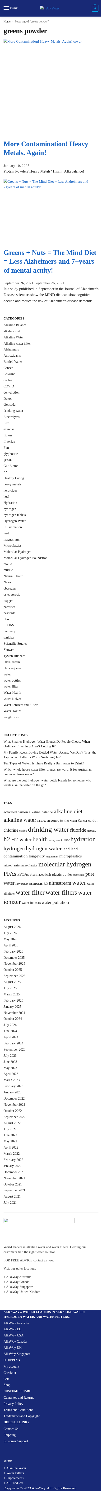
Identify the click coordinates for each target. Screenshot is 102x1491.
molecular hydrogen (64, 864)
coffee (8, 380)
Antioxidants (12, 355)
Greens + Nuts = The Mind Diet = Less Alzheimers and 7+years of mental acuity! (50, 261)
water (7, 674)
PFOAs (23, 874)
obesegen (10, 588)
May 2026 (10, 939)
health (40, 839)
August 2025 (12, 982)
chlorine (11, 830)
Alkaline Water (14, 337)
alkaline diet (12, 331)
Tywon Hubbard (14, 656)
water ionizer (12, 699)
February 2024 (13, 1043)
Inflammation (13, 527)
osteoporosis (12, 594)
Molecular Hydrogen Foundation (25, 558)
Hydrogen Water (15, 521)
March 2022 (12, 1153)
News (7, 582)
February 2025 (13, 1000)
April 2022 (11, 1147)
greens (8, 460)
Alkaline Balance (15, 325)
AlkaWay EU (12, 1329)
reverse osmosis (29, 883)
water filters (61, 892)
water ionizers (31, 903)
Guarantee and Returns (19, 1397)
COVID (9, 386)
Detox (8, 398)
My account (11, 1366)
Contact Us (11, 1429)
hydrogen (10, 509)
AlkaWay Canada (15, 1341)
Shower (9, 650)
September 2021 (14, 1190)
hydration (83, 839)
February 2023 (13, 1086)
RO (46, 883)
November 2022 (14, 1104)
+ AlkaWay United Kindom (22, 1292)
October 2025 (13, 970)
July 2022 (10, 1129)
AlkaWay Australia (16, 1323)
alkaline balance (41, 812)
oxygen (8, 601)
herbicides (10, 490)
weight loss (11, 717)
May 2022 (10, 1141)
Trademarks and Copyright (22, 1416)
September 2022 (14, 1117)
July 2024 (10, 1025)
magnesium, (12, 539)
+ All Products (13, 1483)
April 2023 (11, 1074)
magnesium (52, 856)
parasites (9, 607)
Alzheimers (11, 349)
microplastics (70, 856)
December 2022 (14, 1098)
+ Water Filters (14, 1473)
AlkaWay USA (13, 1335)
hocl (6, 496)
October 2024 (13, 1019)
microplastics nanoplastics (20, 865)
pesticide (9, 613)
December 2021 (14, 1172)
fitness (8, 435)
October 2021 (13, 1184)
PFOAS (9, 625)
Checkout (10, 1373)
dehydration (11, 392)
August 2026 (12, 927)
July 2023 (10, 1055)
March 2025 (12, 994)
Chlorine (9, 374)
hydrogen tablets (15, 515)
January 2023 (12, 1092)
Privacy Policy (13, 1404)
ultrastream (60, 883)
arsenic (53, 820)
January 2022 (12, 1166)
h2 (5, 472)
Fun (6, 447)
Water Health (12, 692)
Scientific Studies (15, 643)
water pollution (55, 902)
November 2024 (14, 1013)
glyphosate (11, 454)
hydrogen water (44, 848)
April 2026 (11, 945)
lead (6, 533)
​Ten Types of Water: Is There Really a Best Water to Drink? (44, 763)
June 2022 (10, 1135)
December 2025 (14, 957)
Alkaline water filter (17, 343)
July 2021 (10, 1202)
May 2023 (10, 1068)
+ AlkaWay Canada (16, 1282)
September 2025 (14, 976)
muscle (8, 570)
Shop (7, 1385)
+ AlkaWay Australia (17, 1277)
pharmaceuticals (40, 874)
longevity (37, 856)
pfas (6, 619)
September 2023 (14, 1049)
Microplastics (12, 545)
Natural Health (13, 576)
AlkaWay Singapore (17, 1354)
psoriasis (78, 874)
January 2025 (12, 1006)
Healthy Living (14, 478)
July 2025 (10, 988)
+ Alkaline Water (15, 1468)
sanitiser (9, 637)
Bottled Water (13, 362)
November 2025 (14, 963)
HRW (67, 840)
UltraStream (12, 662)
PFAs (10, 873)
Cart (6, 1379)
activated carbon (16, 812)
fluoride (78, 830)
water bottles (12, 680)
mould (8, 564)
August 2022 (12, 1123)
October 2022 (13, 1111)
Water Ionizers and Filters (21, 705)
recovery (9, 631)
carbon (93, 820)
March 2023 (12, 1080)
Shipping (10, 1435)
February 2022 (13, 1160)
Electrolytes (11, 417)
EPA (7, 423)
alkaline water (20, 820)
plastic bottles (62, 874)
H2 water (21, 840)
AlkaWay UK (13, 1347)
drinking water (13, 411)
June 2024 (10, 1031)
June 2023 (10, 1062)
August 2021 (12, 1196)
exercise (9, 429)
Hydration (10, 503)
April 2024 (11, 1037)
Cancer (8, 368)
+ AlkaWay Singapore (18, 1287)
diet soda (9, 404)
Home (7, 21)
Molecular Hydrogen (17, 552)
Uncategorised (13, 668)
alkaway (41, 821)
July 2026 (10, 933)
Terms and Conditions (18, 1410)
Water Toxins (12, 711)
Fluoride (9, 441)
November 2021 (14, 1178)
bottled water (68, 820)
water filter (11, 686)
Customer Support (16, 1441)
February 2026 (13, 951)
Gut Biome (11, 466)
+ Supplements (13, 1478)
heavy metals (12, 484)
